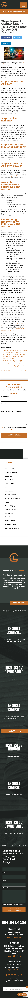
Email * (3, 404)
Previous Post (5, 370)
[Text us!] (22, 995)
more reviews (19, 603)
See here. (14, 429)
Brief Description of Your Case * (11, 411)
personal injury (16, 176)
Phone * (5, 888)
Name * (4, 872)
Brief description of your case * (12, 904)
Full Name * (5, 396)
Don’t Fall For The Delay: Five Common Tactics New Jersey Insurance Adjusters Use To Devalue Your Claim (14, 352)
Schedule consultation (14, 435)
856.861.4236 (14, 393)
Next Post (24, 370)
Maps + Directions (14, 937)
